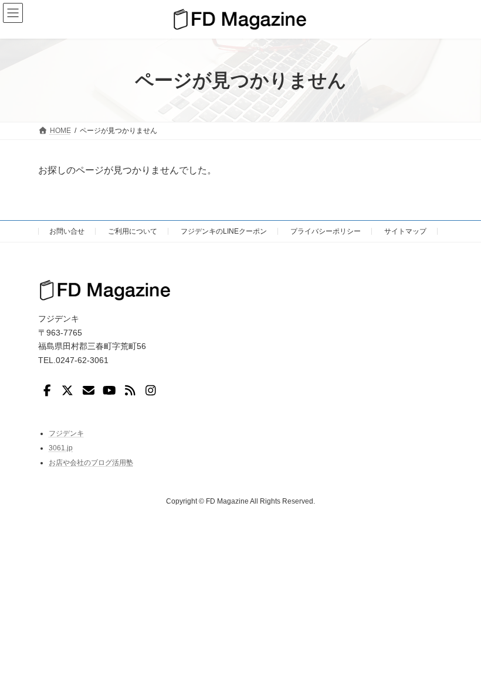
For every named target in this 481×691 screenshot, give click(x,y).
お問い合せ (66, 231)
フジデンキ (66, 433)
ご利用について (132, 231)
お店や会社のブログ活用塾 (91, 462)
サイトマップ (405, 231)
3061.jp (61, 448)
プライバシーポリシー (325, 231)
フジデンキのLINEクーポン (224, 231)
